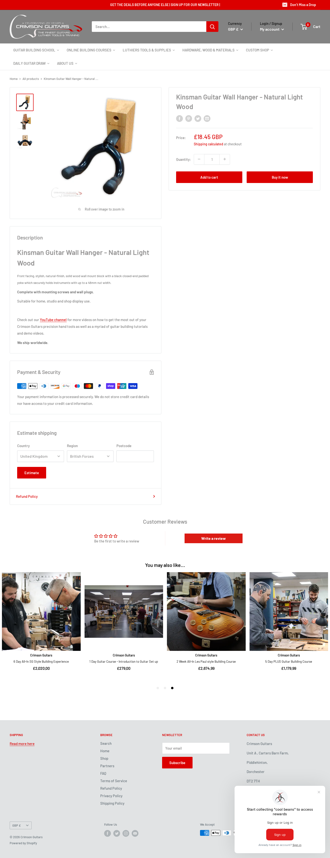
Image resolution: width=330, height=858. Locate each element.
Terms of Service (113, 781)
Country (23, 445)
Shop (104, 758)
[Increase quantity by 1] (225, 159)
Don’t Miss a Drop (303, 5)
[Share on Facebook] (179, 118)
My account (270, 29)
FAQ (103, 773)
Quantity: (183, 159)
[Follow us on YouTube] (135, 833)
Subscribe (177, 762)
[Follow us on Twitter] (116, 833)
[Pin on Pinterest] (188, 118)
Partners (107, 766)
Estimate (31, 473)
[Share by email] (207, 118)
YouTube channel (53, 319)
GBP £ (16, 825)
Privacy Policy (111, 796)
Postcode (123, 445)
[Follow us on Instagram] (125, 833)
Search (106, 743)
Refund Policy (27, 496)
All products (30, 79)
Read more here (22, 743)
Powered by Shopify (23, 843)
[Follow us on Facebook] (107, 833)
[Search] (212, 26)
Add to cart (209, 177)
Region (72, 445)
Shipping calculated (208, 144)
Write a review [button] (213, 538)
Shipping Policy (112, 803)
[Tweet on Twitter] (197, 118)
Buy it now (280, 177)
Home (14, 79)
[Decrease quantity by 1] (199, 159)
